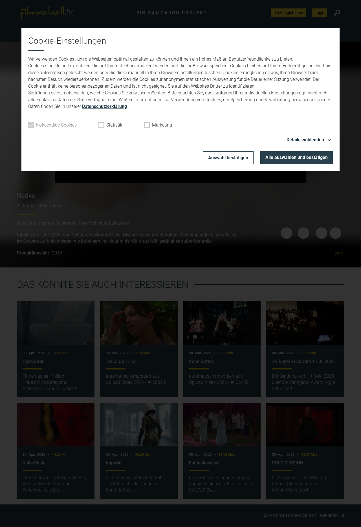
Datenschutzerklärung (104, 106)
